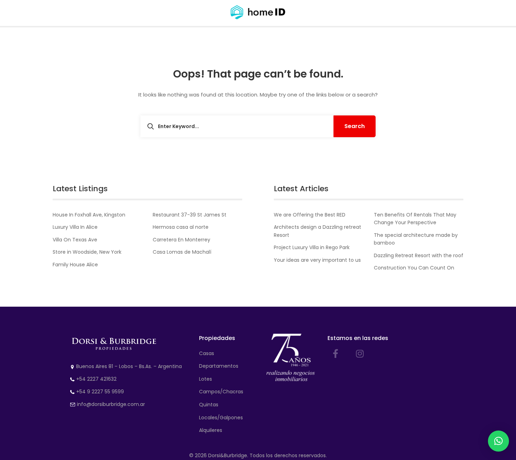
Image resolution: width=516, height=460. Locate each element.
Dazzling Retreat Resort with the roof (418, 255)
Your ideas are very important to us (317, 260)
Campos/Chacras (221, 391)
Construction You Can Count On (414, 267)
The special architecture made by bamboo (416, 239)
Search (354, 126)
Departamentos (218, 365)
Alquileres (210, 430)
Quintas (208, 404)
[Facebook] (335, 353)
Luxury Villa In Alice (75, 227)
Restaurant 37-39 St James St (189, 214)
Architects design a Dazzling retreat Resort (317, 231)
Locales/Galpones (221, 417)
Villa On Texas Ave (75, 239)
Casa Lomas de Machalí (182, 251)
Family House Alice (75, 264)
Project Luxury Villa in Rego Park (312, 247)
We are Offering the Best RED (309, 214)
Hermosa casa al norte (181, 227)
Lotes (205, 378)
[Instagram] (360, 353)
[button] (498, 441)
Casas (206, 353)
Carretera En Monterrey (181, 239)
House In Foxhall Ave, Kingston (89, 214)
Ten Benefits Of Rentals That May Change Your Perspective (415, 218)
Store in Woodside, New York (87, 251)
